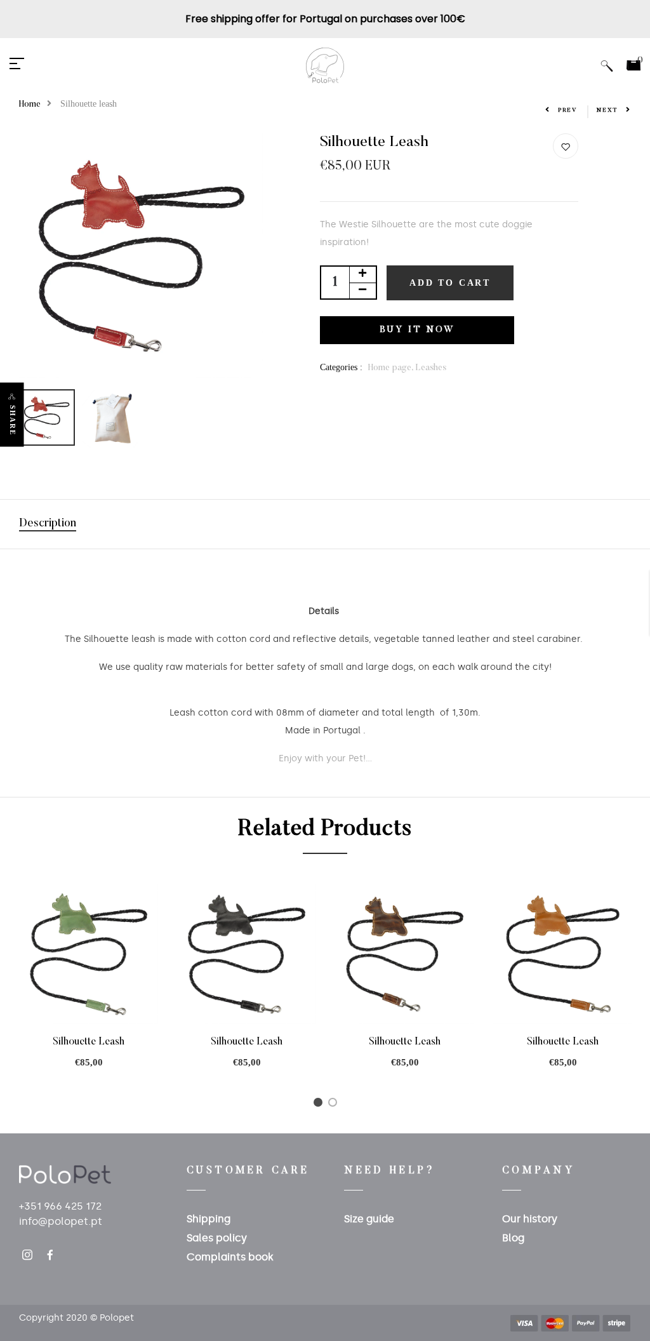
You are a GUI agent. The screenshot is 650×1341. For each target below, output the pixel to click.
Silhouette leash (88, 1042)
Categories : (341, 367)
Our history (529, 1219)
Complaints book (230, 1257)
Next (607, 110)
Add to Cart (450, 283)
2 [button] (335, 1105)
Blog (513, 1238)
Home (30, 104)
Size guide (369, 1219)
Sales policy (217, 1238)
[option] (141, 255)
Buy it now (417, 330)
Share (13, 420)
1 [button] (320, 1105)
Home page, (391, 368)
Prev (568, 110)
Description (47, 524)
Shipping (208, 1219)
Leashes (430, 368)
